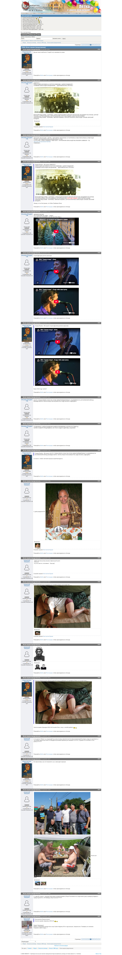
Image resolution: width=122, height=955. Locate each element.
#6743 (99, 80)
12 (99, 44)
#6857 (99, 481)
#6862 (99, 677)
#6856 (99, 450)
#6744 (99, 134)
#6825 (99, 211)
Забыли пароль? (25, 40)
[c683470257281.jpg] (39, 653)
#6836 (99, 252)
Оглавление (24, 34)
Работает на (57, 945)
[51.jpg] (62, 606)
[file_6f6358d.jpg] (64, 511)
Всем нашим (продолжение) (54, 42)
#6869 (99, 736)
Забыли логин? (33, 40)
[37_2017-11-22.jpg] (56, 100)
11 (97, 44)
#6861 (99, 644)
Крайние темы (32, 34)
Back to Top (98, 953)
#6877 (99, 916)
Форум (24, 42)
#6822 (99, 161)
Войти (41, 75)
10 (95, 44)
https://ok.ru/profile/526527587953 (42, 141)
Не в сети (27, 69)
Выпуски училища (31, 42)
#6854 (99, 423)
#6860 (99, 581)
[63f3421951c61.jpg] (43, 666)
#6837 (99, 322)
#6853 (99, 397)
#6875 (99, 893)
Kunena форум (64, 945)
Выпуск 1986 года (41, 42)
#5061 (99, 49)
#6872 (99, 758)
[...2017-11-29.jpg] (62, 813)
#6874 (99, 789)
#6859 (99, 557)
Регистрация (40, 40)
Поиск (38, 34)
